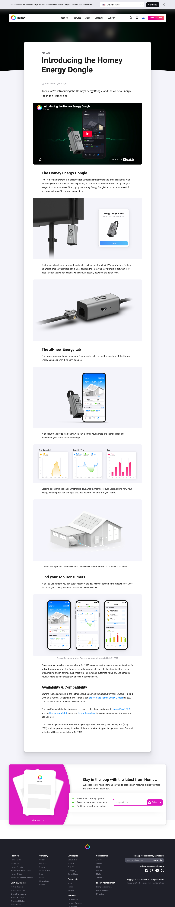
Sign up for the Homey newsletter (148, 856)
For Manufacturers (75, 903)
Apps (87, 18)
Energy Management (104, 887)
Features (77, 18)
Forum (70, 887)
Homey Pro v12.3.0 (121, 709)
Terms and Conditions (156, 883)
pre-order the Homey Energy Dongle (106, 697)
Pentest (71, 890)
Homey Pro (15, 863)
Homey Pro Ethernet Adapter (22, 878)
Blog (41, 874)
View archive (38, 820)
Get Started (72, 860)
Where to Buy (44, 870)
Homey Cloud (16, 860)
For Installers (73, 900)
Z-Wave (99, 860)
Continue (152, 4)
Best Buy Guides (18, 883)
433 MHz (99, 870)
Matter (98, 874)
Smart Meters (16, 905)
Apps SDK (72, 863)
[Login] (137, 17)
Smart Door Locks (18, 890)
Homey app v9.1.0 (58, 713)
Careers (42, 860)
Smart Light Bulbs (18, 901)
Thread (99, 878)
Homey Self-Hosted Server (21, 870)
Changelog (72, 870)
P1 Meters (100, 894)
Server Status (73, 874)
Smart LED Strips (17, 897)
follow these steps (86, 713)
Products (64, 18)
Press (41, 878)
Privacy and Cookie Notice (137, 883)
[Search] (131, 17)
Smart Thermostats (18, 894)
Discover (99, 18)
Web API (71, 867)
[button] (122, 4)
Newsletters (44, 881)
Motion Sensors (17, 887)
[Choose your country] (143, 17)
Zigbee (99, 863)
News (46, 53)
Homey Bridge (16, 874)
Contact (42, 885)
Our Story (42, 863)
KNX (98, 867)
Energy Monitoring (103, 890)
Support (111, 18)
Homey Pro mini (17, 867)
